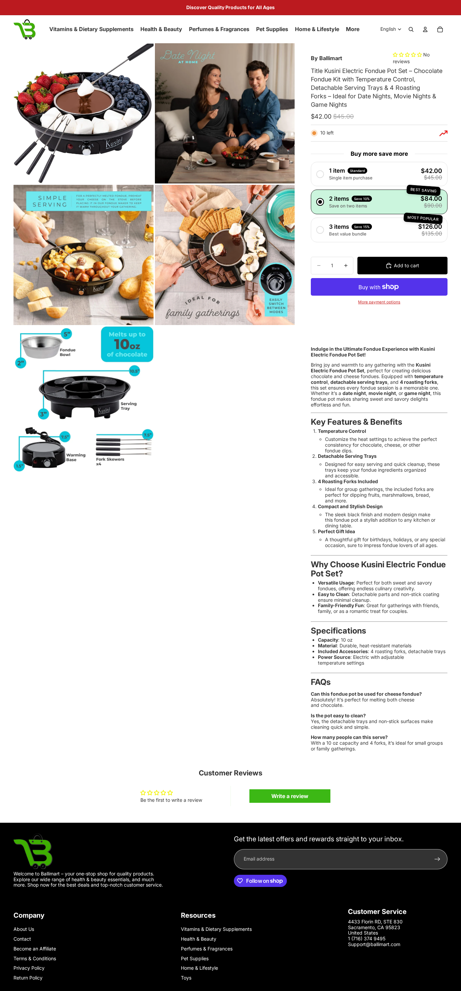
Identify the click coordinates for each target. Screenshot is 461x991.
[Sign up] (437, 859)
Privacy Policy (29, 968)
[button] (408, 54)
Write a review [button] (289, 796)
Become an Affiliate (34, 948)
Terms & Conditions (34, 958)
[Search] (411, 29)
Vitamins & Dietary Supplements (216, 929)
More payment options (379, 302)
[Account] (425, 29)
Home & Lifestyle (199, 968)
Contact (22, 939)
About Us (23, 929)
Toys (186, 978)
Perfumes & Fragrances (207, 948)
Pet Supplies (195, 958)
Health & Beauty (198, 939)
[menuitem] (353, 29)
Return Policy (28, 978)
